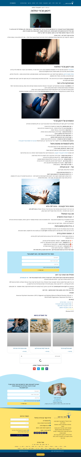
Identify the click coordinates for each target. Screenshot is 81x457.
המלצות (33, 3)
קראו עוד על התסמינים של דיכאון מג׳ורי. (27, 141)
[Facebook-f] (46, 433)
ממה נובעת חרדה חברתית (19, 348)
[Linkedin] (37, 433)
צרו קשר (29, 3)
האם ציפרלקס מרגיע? (66, 348)
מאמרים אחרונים (23, 3)
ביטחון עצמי (45, 3)
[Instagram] (44, 433)
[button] (21, 356)
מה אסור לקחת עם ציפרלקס (42, 348)
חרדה (53, 3)
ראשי (60, 3)
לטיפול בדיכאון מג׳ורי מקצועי (61, 153)
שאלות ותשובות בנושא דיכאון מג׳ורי (63, 304)
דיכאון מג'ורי (71, 69)
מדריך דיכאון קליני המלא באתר (64, 305)
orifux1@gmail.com (57, 400)
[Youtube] (42, 433)
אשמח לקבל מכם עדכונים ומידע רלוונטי (50, 267)
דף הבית (47, 7)
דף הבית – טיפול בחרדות (65, 302)
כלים (37, 3)
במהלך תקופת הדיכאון (69, 74)
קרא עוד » (70, 351)
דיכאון (50, 3)
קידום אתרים (23, 451)
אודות (57, 3)
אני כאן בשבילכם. (24, 277)
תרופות (40, 3)
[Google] (35, 433)
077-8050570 (57, 399)
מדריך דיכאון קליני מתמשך (65, 307)
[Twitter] (39, 433)
